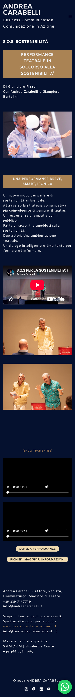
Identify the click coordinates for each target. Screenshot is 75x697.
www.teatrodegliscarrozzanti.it (29, 626)
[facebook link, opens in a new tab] (33, 689)
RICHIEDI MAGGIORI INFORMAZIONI (37, 559)
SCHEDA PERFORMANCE (37, 549)
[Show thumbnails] (37, 450)
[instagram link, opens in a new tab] (26, 689)
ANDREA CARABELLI (22, 9)
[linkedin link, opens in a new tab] (41, 689)
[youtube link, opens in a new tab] (48, 689)
